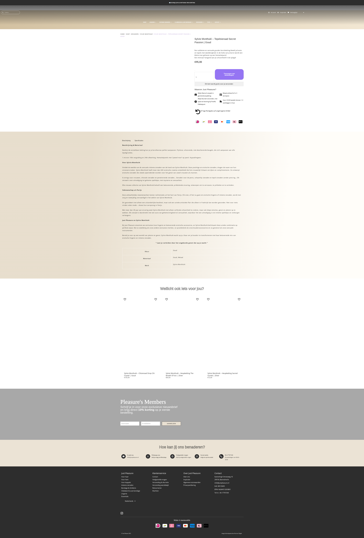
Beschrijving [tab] (126, 140)
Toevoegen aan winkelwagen (229, 74)
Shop (128, 34)
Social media (204, 455)
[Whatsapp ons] (148, 456)
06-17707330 (229, 455)
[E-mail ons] (123, 456)
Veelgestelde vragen (182, 455)
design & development (227, 533)
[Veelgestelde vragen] (172, 456)
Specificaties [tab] (139, 140)
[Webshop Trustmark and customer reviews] (239, 513)
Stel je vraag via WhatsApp (159, 457)
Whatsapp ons (156, 455)
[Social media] (197, 456)
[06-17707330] (221, 456)
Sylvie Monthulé (146, 34)
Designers (135, 34)
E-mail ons (130, 455)
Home (122, 34)
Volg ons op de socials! (206, 457)
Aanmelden (171, 423)
